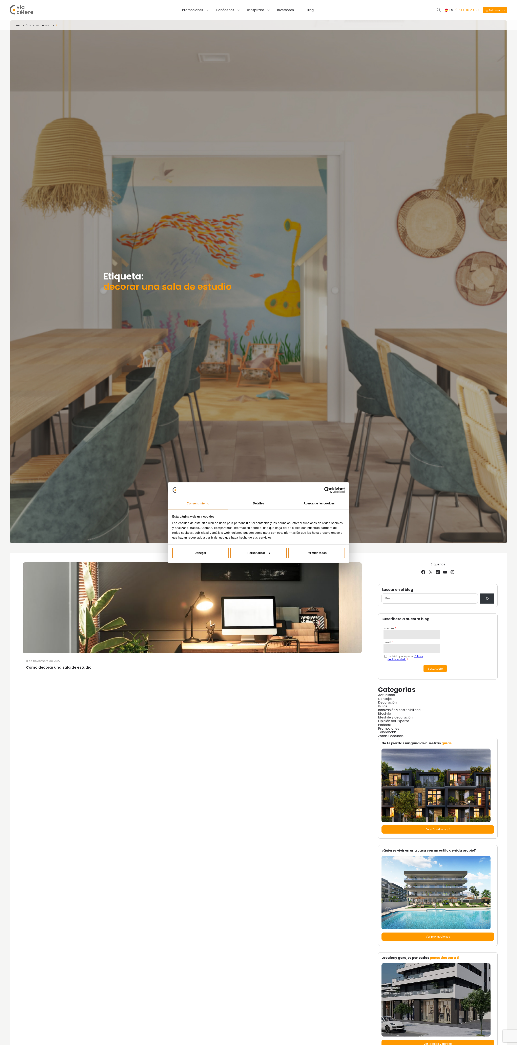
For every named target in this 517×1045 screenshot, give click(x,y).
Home (16, 25)
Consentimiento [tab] (198, 503)
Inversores (285, 10)
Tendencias (387, 732)
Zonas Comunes (391, 736)
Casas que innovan (37, 25)
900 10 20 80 (469, 10)
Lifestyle (384, 713)
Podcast (384, 725)
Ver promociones (438, 937)
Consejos (385, 698)
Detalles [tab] (258, 503)
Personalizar (256, 553)
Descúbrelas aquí (438, 829)
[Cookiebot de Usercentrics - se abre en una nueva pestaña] (327, 490)
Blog (310, 10)
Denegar (200, 553)
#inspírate (255, 10)
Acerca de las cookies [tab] (319, 503)
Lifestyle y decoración (395, 717)
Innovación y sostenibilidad (399, 710)
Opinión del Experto (393, 721)
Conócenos (225, 10)
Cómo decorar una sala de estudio (58, 667)
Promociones (192, 10)
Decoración (387, 702)
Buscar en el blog (397, 590)
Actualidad (386, 695)
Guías (382, 706)
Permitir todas (317, 553)
